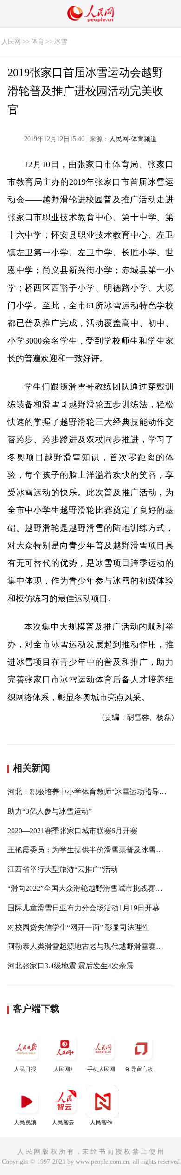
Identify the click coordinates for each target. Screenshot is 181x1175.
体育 (37, 41)
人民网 (11, 41)
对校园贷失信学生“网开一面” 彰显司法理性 (78, 927)
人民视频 (25, 1122)
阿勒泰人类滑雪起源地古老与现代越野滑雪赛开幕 (89, 946)
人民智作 (101, 1122)
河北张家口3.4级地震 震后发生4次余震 (70, 966)
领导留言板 (139, 1069)
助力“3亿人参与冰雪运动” (49, 811)
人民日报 (25, 1069)
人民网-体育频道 (133, 139)
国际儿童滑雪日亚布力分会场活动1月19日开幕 (83, 908)
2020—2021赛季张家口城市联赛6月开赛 (72, 831)
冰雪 (60, 41)
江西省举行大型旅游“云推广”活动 (62, 869)
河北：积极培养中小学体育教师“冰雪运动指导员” (88, 792)
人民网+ (63, 1069)
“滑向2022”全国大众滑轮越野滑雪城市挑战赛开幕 (88, 888)
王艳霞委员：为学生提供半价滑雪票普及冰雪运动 (89, 850)
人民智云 (63, 1122)
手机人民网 (101, 1069)
